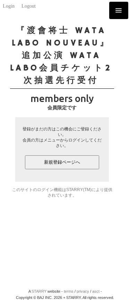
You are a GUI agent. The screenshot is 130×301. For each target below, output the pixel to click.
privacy (83, 291)
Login (9, 6)
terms (68, 291)
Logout (28, 6)
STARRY (39, 291)
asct (95, 291)
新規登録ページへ (62, 162)
